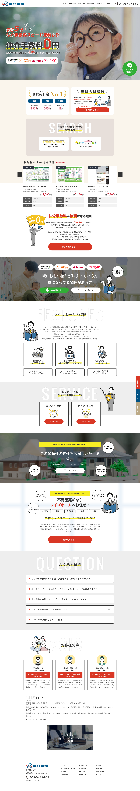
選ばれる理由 (81, 3)
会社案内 (109, 3)
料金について (100, 3)
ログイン (98, 774)
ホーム (65, 3)
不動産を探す (72, 3)
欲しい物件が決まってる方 (68, 768)
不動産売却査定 (100, 771)
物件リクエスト (100, 768)
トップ (63, 765)
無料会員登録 (82, 774)
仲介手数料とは (91, 3)
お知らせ (63, 771)
